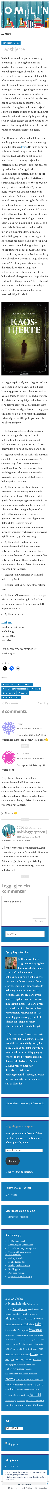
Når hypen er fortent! (18, 1217)
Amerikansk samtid (35, 1309)
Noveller (27, 1385)
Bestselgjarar (26, 1314)
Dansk (21, 1324)
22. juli (7, 1299)
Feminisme (9, 1336)
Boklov (15, 1325)
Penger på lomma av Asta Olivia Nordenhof (18, 1253)
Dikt (38, 1324)
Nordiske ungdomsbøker (17, 689)
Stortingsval (21, 1401)
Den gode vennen (16, 1273)
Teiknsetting (30, 1401)
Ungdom (9, 1405)
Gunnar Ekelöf (33, 1335)
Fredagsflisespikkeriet (20, 1336)
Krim (31, 1344)
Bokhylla (38, 1318)
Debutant (29, 1324)
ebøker (14, 1330)
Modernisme (19, 1365)
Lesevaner (26, 1355)
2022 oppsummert (16, 1241)
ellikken (23, 754)
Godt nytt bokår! (15, 1258)
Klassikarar (24, 1344)
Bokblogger (21, 1319)
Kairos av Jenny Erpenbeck (20, 1245)
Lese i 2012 (11, 1349)
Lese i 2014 (9, 685)
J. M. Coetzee (36, 1340)
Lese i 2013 (25, 1349)
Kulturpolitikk (38, 1344)
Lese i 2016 (18, 1355)
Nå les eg (35, 1385)
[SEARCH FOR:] (25, 934)
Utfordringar (37, 1405)
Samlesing (25, 1395)
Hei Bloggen (14, 1269)
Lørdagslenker (24, 1359)
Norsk (37, 689)
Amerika (8, 1309)
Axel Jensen (8, 1314)
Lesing (34, 1354)
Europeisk (23, 1330)
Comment (39, 921)
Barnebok (16, 1314)
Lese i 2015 (9, 1354)
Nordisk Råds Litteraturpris (28, 1374)
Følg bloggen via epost (19, 1126)
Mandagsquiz (10, 1365)
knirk (24, 146)
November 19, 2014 (11, 43)
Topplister (39, 1400)
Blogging (10, 1318)
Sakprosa (16, 1395)
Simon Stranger (10, 1401)
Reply (25, 746)
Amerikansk (20, 1309)
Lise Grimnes (26, 685)
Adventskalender (16, 1304)
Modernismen (29, 1364)
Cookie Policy (9, 1480)
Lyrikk (12, 1360)
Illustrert (16, 1340)
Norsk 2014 (10, 693)
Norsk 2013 (21, 1379)
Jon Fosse (15, 1344)
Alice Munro (33, 1304)
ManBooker (37, 1360)
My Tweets (11, 1194)
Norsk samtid (16, 1384)
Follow (12, 1160)
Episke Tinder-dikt (16, 1262)
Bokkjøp (9, 1324)
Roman (8, 1395)
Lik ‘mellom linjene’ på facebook (24, 1103)
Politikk (14, 1389)
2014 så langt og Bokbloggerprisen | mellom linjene (32, 832)
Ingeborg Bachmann (26, 1340)
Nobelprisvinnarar (14, 1369)
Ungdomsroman (12, 698)
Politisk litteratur (24, 1389)
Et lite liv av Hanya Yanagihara (22, 1248)
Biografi (34, 1314)
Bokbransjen (29, 1319)
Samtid (24, 693)
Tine (20, 724)
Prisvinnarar (34, 1389)
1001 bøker (17, 1298)
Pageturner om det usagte (20, 1276)
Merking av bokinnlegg (19, 1265)
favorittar (35, 1330)
